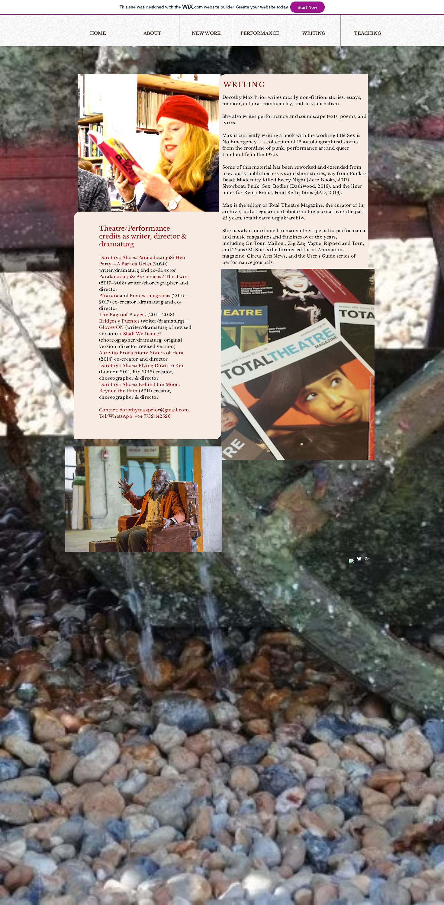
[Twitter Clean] (359, 558)
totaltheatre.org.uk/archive (275, 218)
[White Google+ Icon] (367, 558)
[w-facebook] (351, 561)
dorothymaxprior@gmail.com (154, 410)
